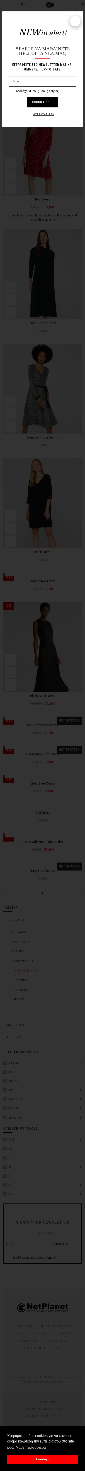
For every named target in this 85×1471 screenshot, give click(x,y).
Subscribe (41, 102)
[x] (75, 21)
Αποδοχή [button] (42, 1459)
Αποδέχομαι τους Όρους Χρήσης (37, 91)
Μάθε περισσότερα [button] (31, 1447)
